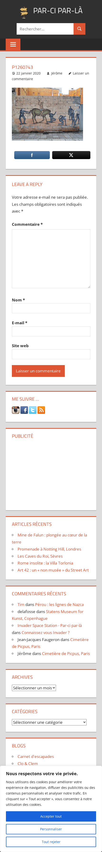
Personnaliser (51, 829)
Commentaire (27, 224)
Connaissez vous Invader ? (46, 632)
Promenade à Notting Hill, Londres (49, 549)
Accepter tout (51, 816)
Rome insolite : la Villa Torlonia (45, 563)
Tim (21, 604)
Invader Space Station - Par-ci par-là (50, 625)
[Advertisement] (51, 472)
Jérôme (56, 73)
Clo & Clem (28, 763)
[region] (51, 809)
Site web (20, 345)
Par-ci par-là (58, 10)
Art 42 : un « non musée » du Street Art (53, 570)
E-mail (19, 322)
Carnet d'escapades (36, 756)
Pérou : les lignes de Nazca (59, 604)
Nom (18, 300)
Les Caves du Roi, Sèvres (40, 556)
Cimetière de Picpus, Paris (66, 653)
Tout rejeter (51, 842)
